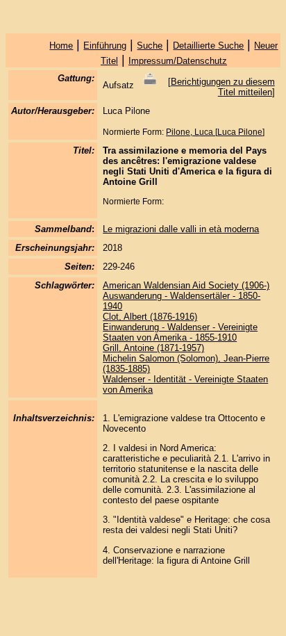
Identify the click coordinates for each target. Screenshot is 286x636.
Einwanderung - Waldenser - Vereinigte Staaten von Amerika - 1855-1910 (180, 332)
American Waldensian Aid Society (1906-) (186, 285)
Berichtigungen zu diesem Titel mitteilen (223, 86)
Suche (149, 45)
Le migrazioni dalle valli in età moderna (181, 229)
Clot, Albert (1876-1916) (150, 316)
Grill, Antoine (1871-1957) (153, 348)
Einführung (104, 45)
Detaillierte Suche (208, 45)
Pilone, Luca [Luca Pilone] (215, 132)
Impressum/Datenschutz (177, 61)
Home (61, 45)
